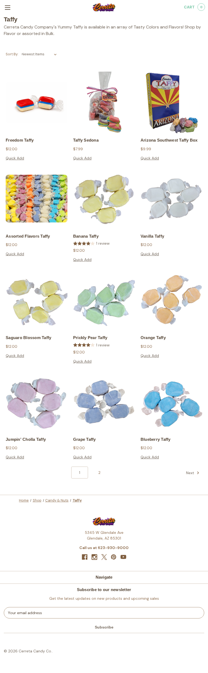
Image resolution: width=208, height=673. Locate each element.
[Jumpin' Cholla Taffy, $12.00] (36, 402)
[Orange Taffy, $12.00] (171, 300)
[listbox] (40, 54)
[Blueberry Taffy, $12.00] (171, 402)
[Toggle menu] (7, 7)
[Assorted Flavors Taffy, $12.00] (36, 198)
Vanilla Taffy (152, 236)
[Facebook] (84, 557)
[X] (104, 557)
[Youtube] (123, 557)
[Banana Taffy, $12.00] (104, 198)
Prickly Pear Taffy (90, 337)
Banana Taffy (86, 236)
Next (190, 472)
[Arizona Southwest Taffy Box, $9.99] (171, 102)
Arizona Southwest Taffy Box (169, 140)
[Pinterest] (113, 557)
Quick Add (15, 158)
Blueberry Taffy (156, 439)
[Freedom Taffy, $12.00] (36, 102)
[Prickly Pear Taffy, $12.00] (104, 300)
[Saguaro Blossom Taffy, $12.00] (36, 300)
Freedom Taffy (20, 140)
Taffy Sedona (86, 140)
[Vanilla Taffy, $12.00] (171, 198)
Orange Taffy (153, 337)
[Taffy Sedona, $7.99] (104, 102)
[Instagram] (94, 557)
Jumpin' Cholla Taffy (26, 439)
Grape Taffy (84, 439)
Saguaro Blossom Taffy (28, 337)
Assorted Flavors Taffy (28, 236)
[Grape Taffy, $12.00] (104, 402)
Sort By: (12, 54)
